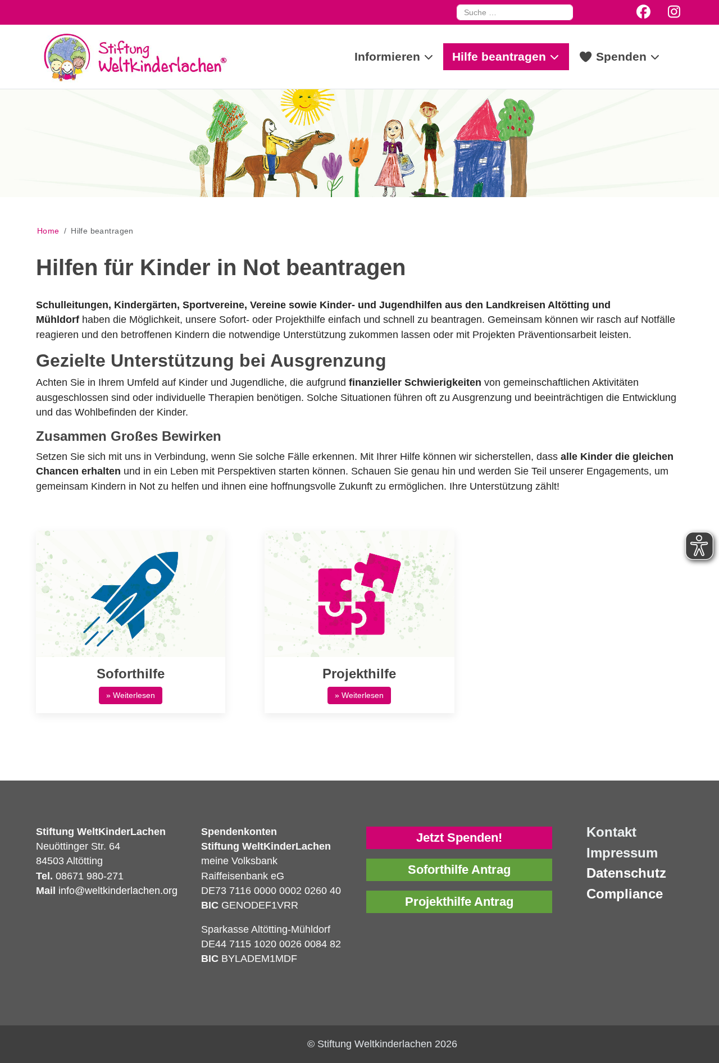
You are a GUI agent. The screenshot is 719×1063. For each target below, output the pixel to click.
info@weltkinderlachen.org (117, 890)
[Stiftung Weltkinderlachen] (134, 57)
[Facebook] (643, 12)
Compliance (624, 893)
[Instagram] (674, 12)
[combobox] (515, 12)
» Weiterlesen (130, 695)
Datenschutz (626, 872)
